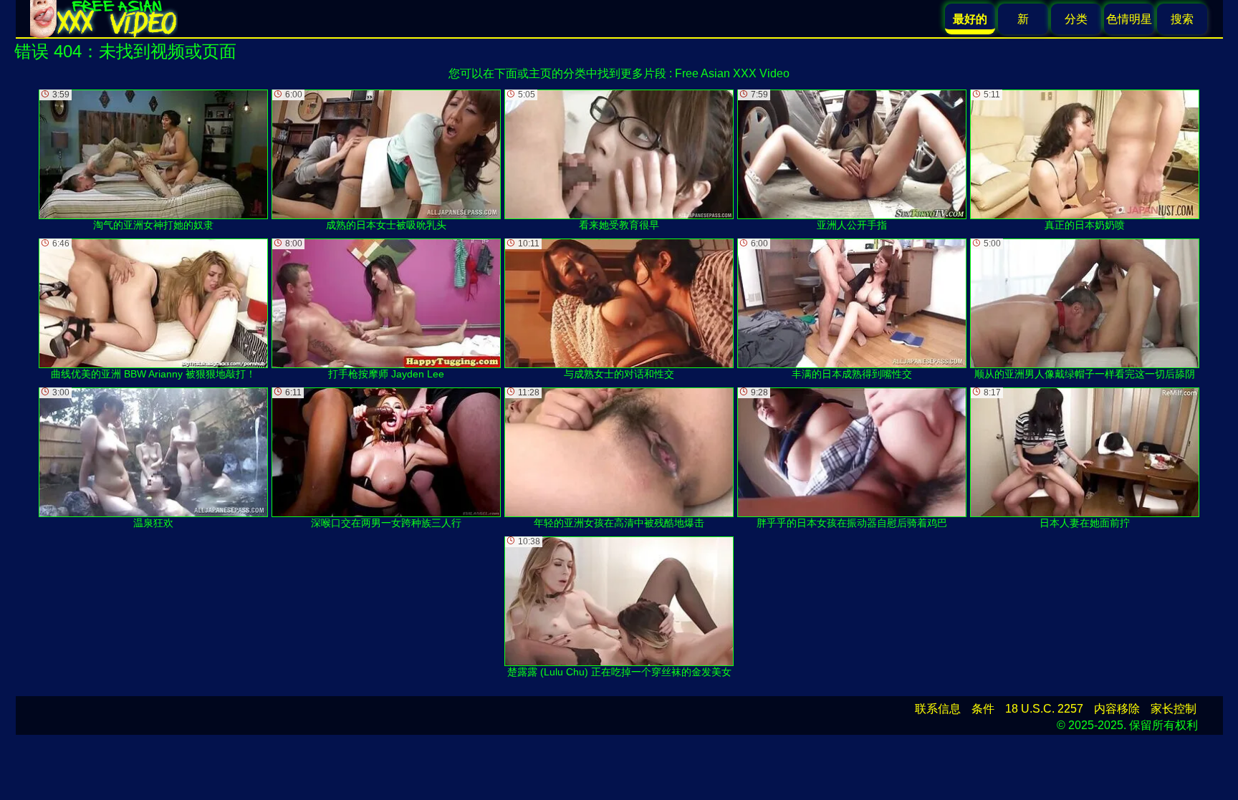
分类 (1076, 19)
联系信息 (938, 709)
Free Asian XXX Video (732, 73)
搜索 (1182, 19)
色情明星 (1129, 19)
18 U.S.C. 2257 (1044, 709)
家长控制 (1173, 709)
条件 (982, 709)
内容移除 (1117, 709)
